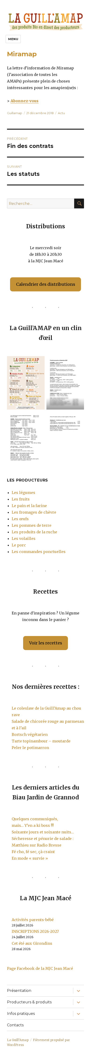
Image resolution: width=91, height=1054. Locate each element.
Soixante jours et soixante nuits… (43, 832)
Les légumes (23, 492)
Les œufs (20, 518)
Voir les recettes (45, 643)
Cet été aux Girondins (32, 943)
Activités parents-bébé (33, 919)
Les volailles (23, 538)
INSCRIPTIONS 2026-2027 (35, 931)
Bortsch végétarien (30, 734)
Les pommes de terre (31, 525)
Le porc (19, 545)
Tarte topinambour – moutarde (41, 741)
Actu (61, 113)
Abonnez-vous (24, 100)
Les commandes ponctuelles (39, 551)
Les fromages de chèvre (34, 512)
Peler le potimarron (30, 747)
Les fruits (21, 499)
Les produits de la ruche (34, 532)
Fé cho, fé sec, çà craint (33, 851)
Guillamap (14, 113)
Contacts (15, 1025)
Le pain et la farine (29, 505)
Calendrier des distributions (45, 284)
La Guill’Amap (18, 1040)
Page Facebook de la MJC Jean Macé (40, 968)
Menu (13, 39)
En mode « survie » (30, 858)
